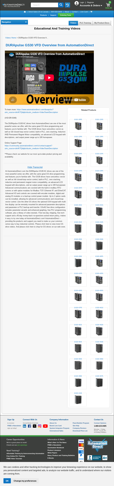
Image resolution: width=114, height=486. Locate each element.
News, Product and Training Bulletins (61, 455)
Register (90, 2)
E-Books (51, 458)
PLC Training (85, 23)
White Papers (52, 453)
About (67, 12)
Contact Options (100, 423)
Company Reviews (79, 428)
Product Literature (54, 450)
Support (53, 15)
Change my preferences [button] (25, 481)
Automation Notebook (56, 447)
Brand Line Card (56, 425)
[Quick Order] (91, 12)
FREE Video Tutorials (14, 458)
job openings (22, 445)
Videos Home (10, 38)
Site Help (76, 425)
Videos (73, 23)
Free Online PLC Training (16, 456)
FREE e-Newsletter (54, 445)
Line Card (84, 12)
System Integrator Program (59, 428)
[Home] (25, 12)
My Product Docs (102, 23)
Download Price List (80, 431)
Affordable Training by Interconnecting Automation (25, 453)
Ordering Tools (65, 15)
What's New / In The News (57, 442)
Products (43, 15)
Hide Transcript (35, 167)
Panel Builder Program (81, 423)
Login (82, 2)
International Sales (56, 431)
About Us (53, 423)
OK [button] (7, 481)
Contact (75, 12)
